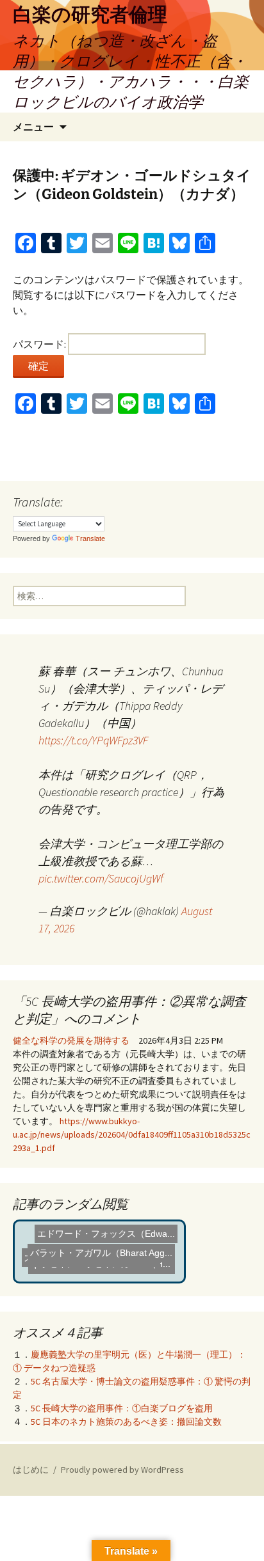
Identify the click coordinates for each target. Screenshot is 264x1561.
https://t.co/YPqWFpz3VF (93, 740)
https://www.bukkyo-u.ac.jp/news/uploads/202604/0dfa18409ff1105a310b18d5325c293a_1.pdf (132, 1134)
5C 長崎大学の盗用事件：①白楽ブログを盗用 (122, 1408)
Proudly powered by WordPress (122, 1469)
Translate (90, 538)
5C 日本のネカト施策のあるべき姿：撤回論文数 (126, 1421)
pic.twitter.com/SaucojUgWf (100, 878)
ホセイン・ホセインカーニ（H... (102, 1267)
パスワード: (40, 344)
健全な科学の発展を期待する (71, 1040)
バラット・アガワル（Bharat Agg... (101, 1250)
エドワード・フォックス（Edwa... (105, 1235)
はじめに (31, 1469)
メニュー (33, 126)
